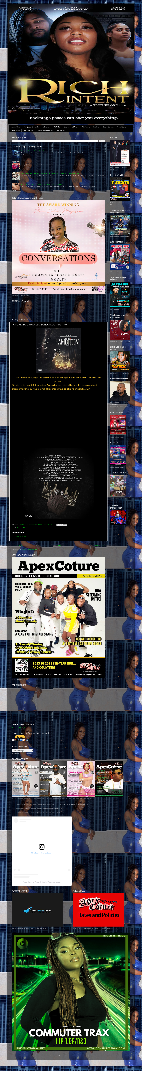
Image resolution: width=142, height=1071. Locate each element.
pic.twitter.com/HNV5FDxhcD (53, 808)
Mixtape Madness (23, 527)
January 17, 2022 (54, 812)
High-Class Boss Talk (45, 130)
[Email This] (57, 525)
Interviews (46, 127)
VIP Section (61, 130)
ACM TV (57, 127)
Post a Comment (20, 536)
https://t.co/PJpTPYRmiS (34, 808)
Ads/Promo (86, 127)
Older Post (100, 545)
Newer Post (17, 545)
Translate (28, 753)
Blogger (89, 1055)
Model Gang (121, 127)
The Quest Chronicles (31, 127)
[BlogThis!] (60, 525)
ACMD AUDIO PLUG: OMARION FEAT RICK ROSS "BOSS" (42, 184)
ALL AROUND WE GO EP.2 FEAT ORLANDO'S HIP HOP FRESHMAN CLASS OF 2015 (50, 173)
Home (59, 545)
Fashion (96, 127)
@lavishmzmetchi (22, 804)
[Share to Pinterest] (66, 525)
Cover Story (15, 130)
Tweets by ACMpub (18, 727)
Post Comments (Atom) (30, 549)
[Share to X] (62, 525)
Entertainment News (71, 127)
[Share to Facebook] (64, 525)
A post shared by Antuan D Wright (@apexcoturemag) (42, 882)
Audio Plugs (16, 127)
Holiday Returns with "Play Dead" (32, 150)
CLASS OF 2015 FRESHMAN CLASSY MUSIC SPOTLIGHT (41, 162)
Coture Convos (108, 127)
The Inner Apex (28, 130)
